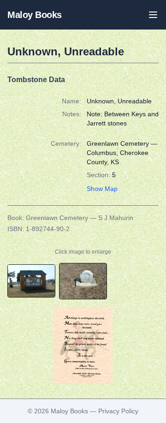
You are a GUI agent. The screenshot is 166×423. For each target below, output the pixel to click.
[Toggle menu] (153, 15)
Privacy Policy (118, 411)
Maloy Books (34, 15)
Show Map (102, 188)
